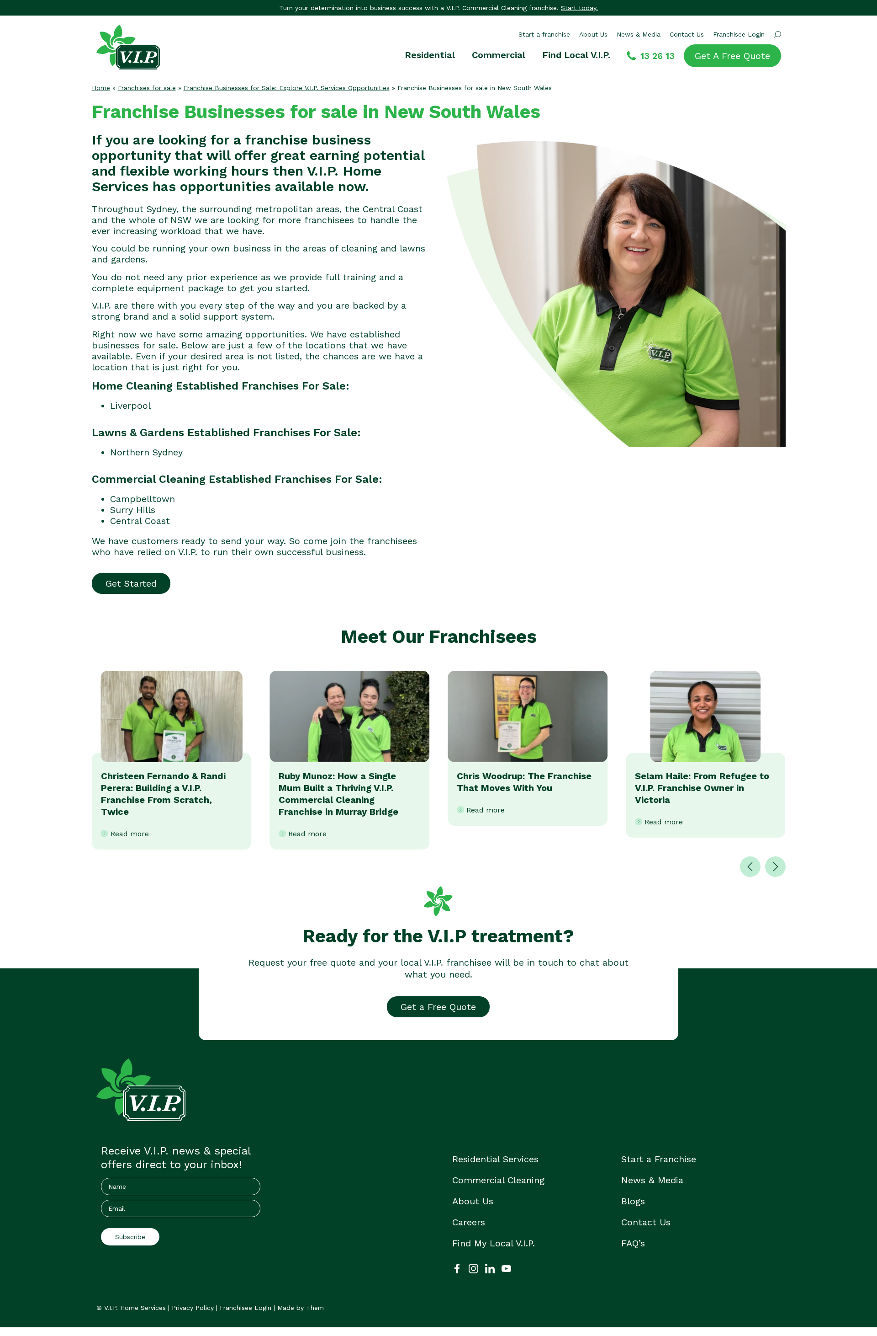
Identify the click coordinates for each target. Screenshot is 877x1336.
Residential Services (495, 1159)
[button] (750, 866)
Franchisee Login (739, 34)
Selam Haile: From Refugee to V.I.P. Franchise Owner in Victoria (702, 787)
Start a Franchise (658, 1159)
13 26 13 (657, 55)
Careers (468, 1222)
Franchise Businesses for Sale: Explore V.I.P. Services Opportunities (287, 87)
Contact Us (687, 34)
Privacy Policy (193, 1307)
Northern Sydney (146, 452)
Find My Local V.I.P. (493, 1243)
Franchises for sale (147, 87)
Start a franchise (544, 34)
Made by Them (300, 1307)
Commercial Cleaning (498, 1180)
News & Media (638, 34)
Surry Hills (132, 509)
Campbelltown (142, 498)
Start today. (579, 7)
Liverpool (130, 405)
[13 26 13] (631, 55)
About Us (593, 34)
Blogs (633, 1201)
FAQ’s (633, 1243)
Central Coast (140, 520)
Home (101, 87)
